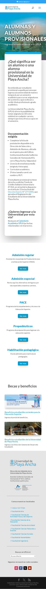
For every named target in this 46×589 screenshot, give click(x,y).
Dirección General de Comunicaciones (26, 585)
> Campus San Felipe (17, 508)
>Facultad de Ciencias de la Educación (20, 521)
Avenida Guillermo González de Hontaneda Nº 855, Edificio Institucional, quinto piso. (21, 479)
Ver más (23, 268)
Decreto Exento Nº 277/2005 (21, 192)
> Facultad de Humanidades (20, 537)
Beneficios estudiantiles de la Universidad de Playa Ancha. (23, 440)
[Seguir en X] (25, 568)
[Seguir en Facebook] (21, 568)
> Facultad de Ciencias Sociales (21, 534)
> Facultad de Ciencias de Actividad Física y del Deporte (21, 516)
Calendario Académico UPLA (18, 222)
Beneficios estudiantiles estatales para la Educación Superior (22, 413)
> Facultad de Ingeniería (19, 541)
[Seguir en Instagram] (16, 568)
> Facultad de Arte (17, 511)
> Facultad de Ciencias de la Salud (22, 525)
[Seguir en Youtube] (29, 568)
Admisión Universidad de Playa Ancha (22, 583)
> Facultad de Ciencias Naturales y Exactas (23, 529)
